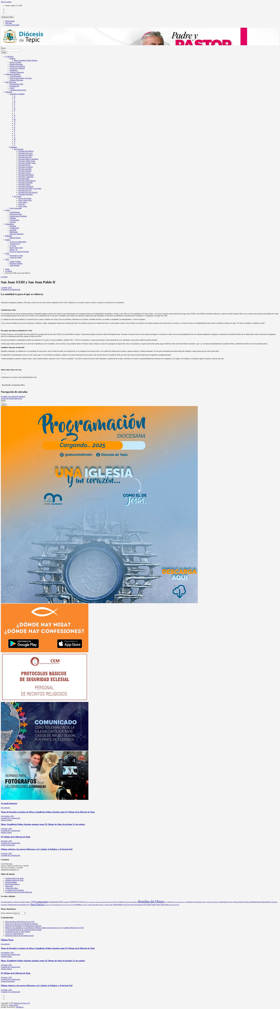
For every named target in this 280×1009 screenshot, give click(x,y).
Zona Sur (21, 204)
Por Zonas (17, 196)
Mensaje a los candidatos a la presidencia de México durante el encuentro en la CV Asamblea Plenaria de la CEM (44, 928)
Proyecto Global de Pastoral (19, 252)
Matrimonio (14, 232)
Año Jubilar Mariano (7, 902)
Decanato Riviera (24, 165)
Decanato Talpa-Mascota (27, 181)
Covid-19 (74, 902)
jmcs (166, 902)
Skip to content (6, 2)
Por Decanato (18, 149)
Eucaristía (13, 230)
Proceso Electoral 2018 (68, 904)
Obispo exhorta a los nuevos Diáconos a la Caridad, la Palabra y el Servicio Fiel (36, 849)
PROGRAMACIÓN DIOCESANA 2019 (19, 922)
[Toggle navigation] (2, 46)
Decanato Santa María (26, 175)
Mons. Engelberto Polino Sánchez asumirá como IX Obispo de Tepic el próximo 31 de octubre (43, 824)
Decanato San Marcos (26, 151)
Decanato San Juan (25, 157)
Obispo (231, 902)
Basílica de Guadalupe (19, 902)
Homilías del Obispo (151, 901)
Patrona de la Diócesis (17, 66)
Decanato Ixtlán (23, 179)
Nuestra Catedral (15, 62)
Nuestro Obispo (6, 820)
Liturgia (184, 902)
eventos (120, 902)
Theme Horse (13, 1005)
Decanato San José (24, 190)
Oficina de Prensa (16, 214)
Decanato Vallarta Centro (27, 163)
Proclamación (14, 86)
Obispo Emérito (239, 902)
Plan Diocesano (10, 82)
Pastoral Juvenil (49, 904)
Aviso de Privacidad (12, 25)
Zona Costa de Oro (25, 200)
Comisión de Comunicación (10, 289)
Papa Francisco (38, 904)
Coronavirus (66, 902)
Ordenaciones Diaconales (260, 902)
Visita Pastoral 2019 (140, 905)
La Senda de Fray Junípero (14, 890)
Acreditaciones (15, 212)
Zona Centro (22, 206)
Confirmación (14, 228)
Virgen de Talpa (108, 905)
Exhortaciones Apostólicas (130, 902)
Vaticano (101, 905)
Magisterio (190, 902)
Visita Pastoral (14, 265)
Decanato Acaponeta (25, 167)
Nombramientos (223, 902)
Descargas (87, 902)
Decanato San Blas (25, 169)
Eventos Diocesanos (8, 845)
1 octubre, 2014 (6, 287)
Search (3, 48)
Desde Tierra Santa (16, 248)
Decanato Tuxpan (24, 173)
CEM (33, 902)
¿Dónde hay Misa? (11, 888)
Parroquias (13, 147)
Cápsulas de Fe (15, 244)
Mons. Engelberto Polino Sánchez (26, 60)
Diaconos (92, 902)
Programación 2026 (16, 84)
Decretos (13, 222)
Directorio (8, 92)
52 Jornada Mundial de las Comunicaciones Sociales (23, 930)
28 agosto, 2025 (6, 829)
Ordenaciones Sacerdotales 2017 (19, 905)
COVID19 (81, 902)
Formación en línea (16, 255)
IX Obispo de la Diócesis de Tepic (15, 837)
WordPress (19, 1007)
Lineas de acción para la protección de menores (21, 924)
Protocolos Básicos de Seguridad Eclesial (19, 936)
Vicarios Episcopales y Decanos (21, 78)
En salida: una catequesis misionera (13, 396)
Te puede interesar (9, 803)
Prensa (7, 210)
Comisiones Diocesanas (18, 90)
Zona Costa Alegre (24, 198)
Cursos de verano (16, 257)
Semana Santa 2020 (93, 905)
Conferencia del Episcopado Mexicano (18, 892)
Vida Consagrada (16, 208)
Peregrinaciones (57, 905)
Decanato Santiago (24, 171)
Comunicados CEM (55, 902)
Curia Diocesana (15, 76)
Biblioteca (8, 236)
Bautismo (13, 226)
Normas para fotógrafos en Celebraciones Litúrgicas (23, 926)
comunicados (42, 901)
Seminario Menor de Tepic (14, 880)
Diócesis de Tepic (112, 902)
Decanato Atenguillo (25, 183)
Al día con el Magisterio (18, 242)
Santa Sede (9, 886)
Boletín (7, 240)
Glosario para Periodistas (18, 216)
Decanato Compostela (26, 177)
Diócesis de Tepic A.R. (22, 1003)
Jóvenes (170, 902)
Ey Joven (13, 246)
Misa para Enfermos (17, 234)
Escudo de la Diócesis (17, 68)
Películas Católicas (16, 263)
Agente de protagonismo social (11, 398)
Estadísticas (14, 70)
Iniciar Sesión (10, 21)
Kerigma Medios (11, 882)
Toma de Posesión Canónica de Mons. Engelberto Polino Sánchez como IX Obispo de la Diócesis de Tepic (48, 812)
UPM (7, 253)
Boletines (13, 218)
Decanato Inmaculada (25, 186)
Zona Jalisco (22, 202)
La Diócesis (9, 56)
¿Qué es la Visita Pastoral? (14, 934)
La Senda (4, 277)
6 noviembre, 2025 (7, 816)
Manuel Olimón (15, 238)
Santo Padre (85, 904)
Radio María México (12, 884)
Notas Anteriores (6, 913)
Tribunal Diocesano (16, 80)
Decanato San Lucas (25, 153)
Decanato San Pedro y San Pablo (29, 188)
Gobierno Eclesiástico (12, 74)
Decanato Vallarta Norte (26, 161)
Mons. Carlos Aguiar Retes (210, 902)
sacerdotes (77, 905)
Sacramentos (9, 224)
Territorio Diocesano (17, 72)
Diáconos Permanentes (101, 902)
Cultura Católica (15, 261)
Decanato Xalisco (24, 185)
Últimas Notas (7, 940)
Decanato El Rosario (25, 194)
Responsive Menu (7, 17)
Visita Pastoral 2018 (128, 905)
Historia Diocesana (16, 64)
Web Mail (8, 23)
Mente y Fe (14, 250)
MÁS (7, 259)
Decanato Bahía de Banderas (28, 159)
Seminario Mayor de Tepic (14, 878)
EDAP (12, 88)
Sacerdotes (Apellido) (17, 94)
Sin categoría (5, 808)
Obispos (12, 58)
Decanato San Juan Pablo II (28, 192)
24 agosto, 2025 (6, 853)
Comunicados (14, 220)
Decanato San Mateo (25, 155)
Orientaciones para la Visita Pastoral (17, 932)
